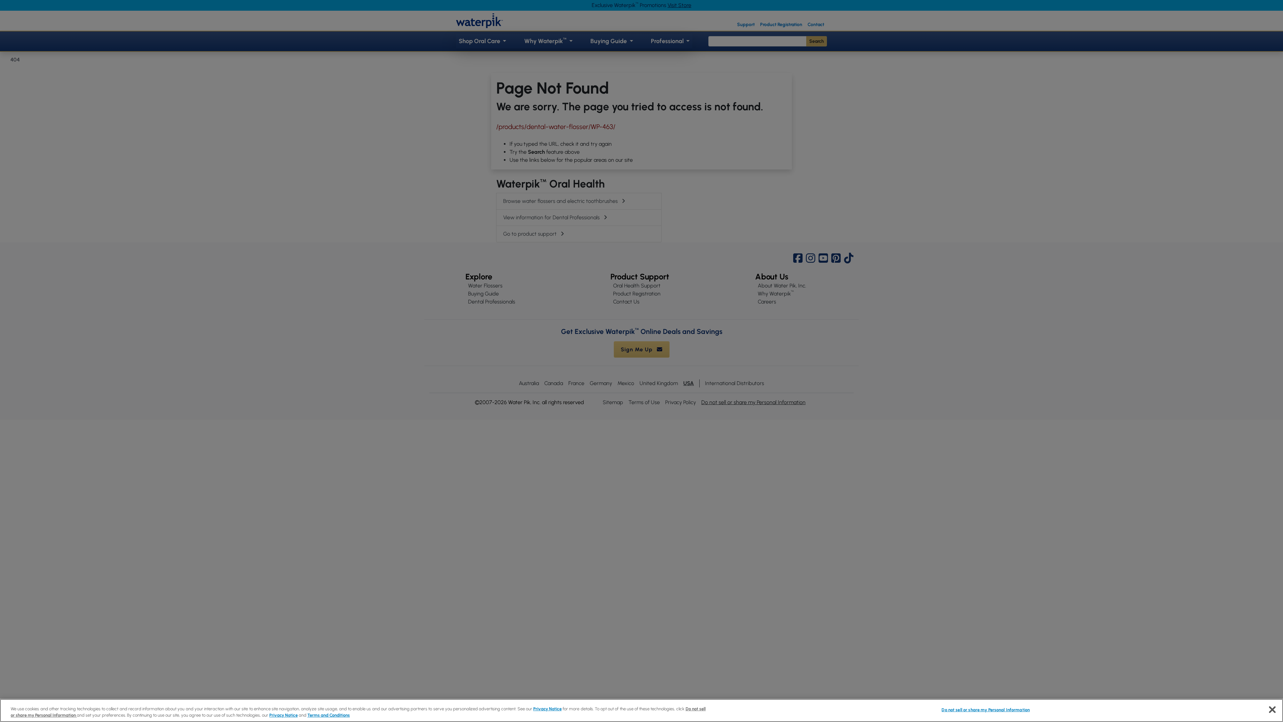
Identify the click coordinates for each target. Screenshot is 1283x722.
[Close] (1272, 709)
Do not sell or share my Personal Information (986, 709)
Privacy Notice (547, 708)
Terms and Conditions (328, 715)
